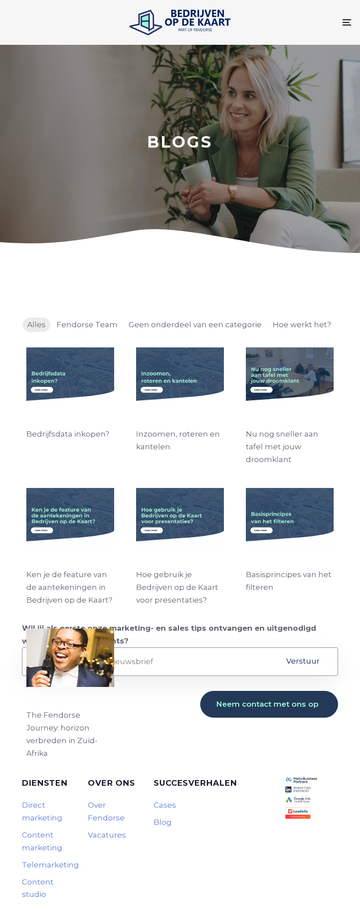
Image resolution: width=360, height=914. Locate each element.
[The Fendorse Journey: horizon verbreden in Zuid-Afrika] (70, 658)
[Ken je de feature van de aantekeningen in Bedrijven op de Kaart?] (70, 517)
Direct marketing (42, 811)
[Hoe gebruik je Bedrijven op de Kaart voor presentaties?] (180, 517)
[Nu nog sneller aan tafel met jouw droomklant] (290, 376)
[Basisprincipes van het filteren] (290, 517)
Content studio (38, 888)
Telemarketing (48, 864)
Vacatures (107, 835)
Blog (163, 822)
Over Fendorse (106, 811)
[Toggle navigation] (294, 22)
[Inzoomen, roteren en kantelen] (180, 376)
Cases (165, 805)
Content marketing (42, 841)
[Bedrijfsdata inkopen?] (70, 376)
